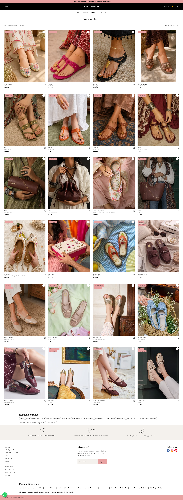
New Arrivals (13, 25)
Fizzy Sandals (110, 418)
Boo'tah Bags (32, 492)
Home (6, 25)
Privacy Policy (9, 466)
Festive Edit (131, 418)
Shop (77, 12)
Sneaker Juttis (88, 418)
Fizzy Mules (99, 418)
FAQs (6, 455)
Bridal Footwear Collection (147, 418)
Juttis (22, 418)
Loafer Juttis (65, 418)
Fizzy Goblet (12, 497)
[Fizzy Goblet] (91, 6)
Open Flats (121, 418)
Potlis (160, 488)
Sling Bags (22, 492)
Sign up (102, 462)
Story (93, 12)
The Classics (52, 423)
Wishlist (166, 6)
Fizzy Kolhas (76, 418)
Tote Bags (153, 488)
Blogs (6, 464)
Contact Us (8, 458)
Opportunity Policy (10, 472)
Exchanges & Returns (11, 452)
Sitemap (7, 475)
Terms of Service (10, 469)
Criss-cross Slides (38, 418)
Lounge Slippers (53, 418)
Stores (85, 12)
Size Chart (8, 447)
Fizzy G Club (103, 12)
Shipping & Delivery (11, 450)
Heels (28, 418)
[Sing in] (172, 6)
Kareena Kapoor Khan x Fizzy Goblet (32, 423)
